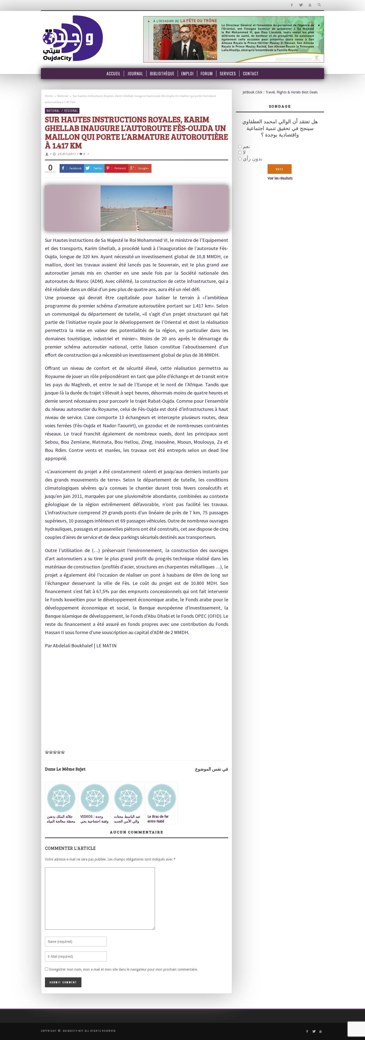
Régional (71, 110)
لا (244, 152)
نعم (246, 146)
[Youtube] (310, 5)
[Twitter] (300, 5)
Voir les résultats (280, 178)
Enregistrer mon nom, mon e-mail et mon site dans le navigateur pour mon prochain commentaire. (123, 969)
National (62, 96)
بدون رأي (252, 159)
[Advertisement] (136, 709)
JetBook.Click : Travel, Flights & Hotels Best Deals (280, 92)
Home (49, 96)
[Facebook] (291, 5)
